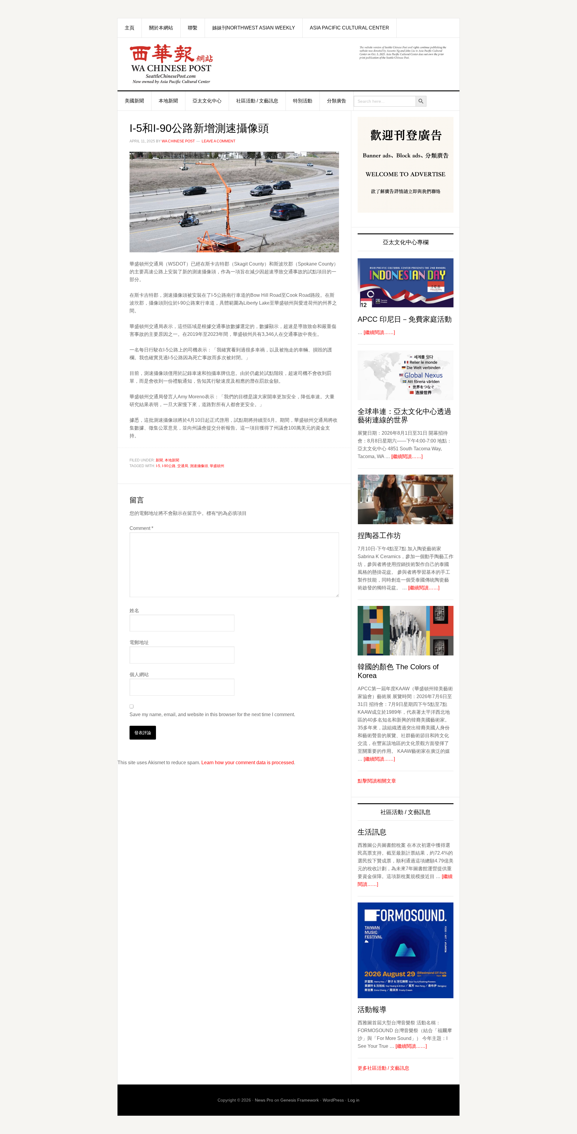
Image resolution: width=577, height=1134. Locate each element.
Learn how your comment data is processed (247, 762)
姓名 (134, 610)
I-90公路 (169, 466)
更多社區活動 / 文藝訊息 (383, 1068)
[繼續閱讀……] (379, 332)
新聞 (159, 460)
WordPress (333, 1100)
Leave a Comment (218, 141)
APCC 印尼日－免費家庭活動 (405, 319)
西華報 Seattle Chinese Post (185, 64)
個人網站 (139, 674)
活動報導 (372, 1009)
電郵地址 (139, 642)
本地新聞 (172, 460)
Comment (141, 528)
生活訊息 (372, 832)
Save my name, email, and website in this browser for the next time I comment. (212, 714)
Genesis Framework (299, 1100)
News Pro (264, 1100)
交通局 (182, 466)
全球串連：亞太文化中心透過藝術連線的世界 (404, 415)
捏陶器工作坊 (379, 535)
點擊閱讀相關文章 (377, 780)
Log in (353, 1100)
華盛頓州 (217, 466)
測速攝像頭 (199, 466)
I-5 (158, 466)
